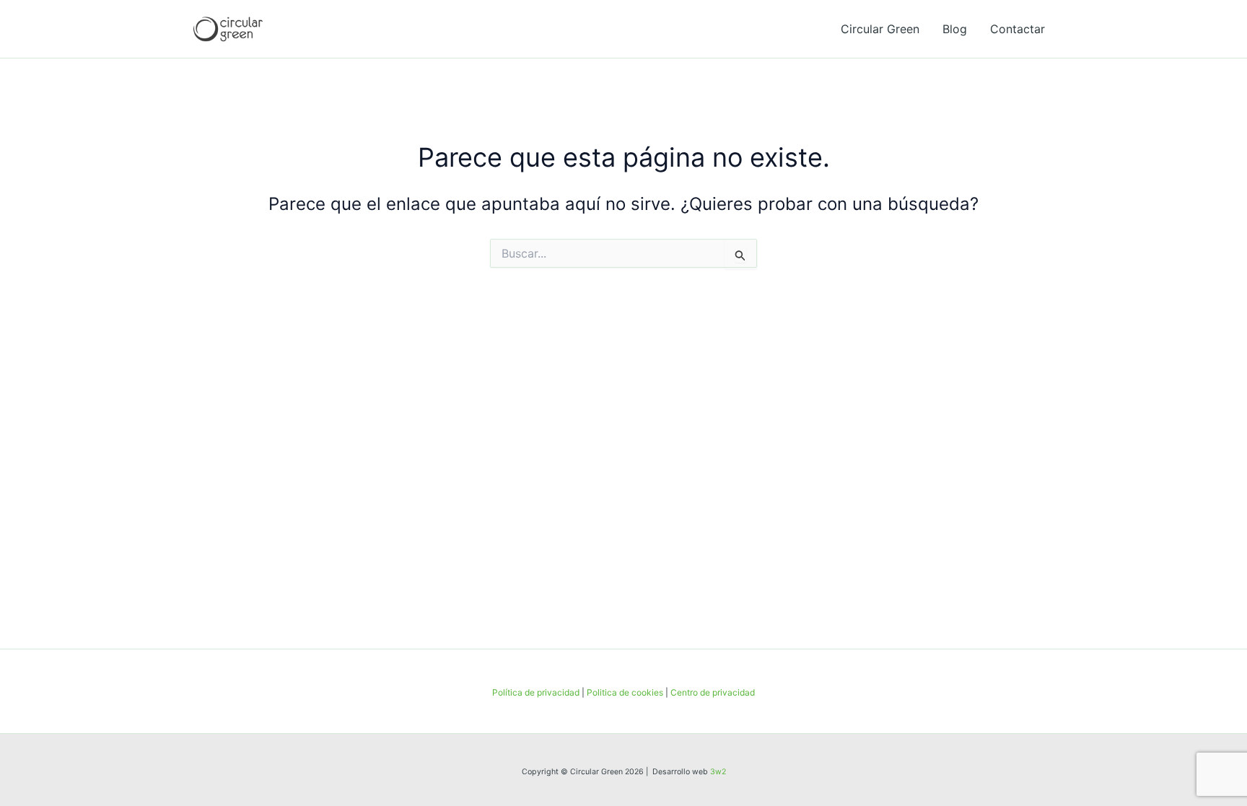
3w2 (718, 771)
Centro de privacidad (712, 692)
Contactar (1017, 29)
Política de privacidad (535, 692)
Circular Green (880, 29)
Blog (954, 29)
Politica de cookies (625, 692)
